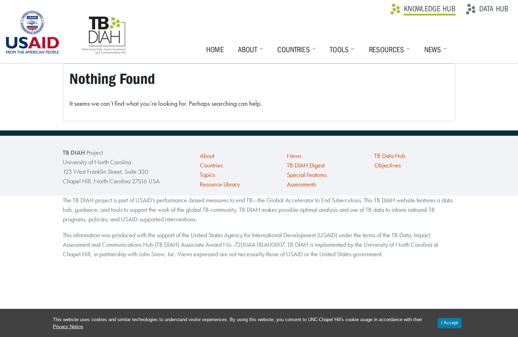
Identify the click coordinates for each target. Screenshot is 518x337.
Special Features (307, 175)
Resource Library (220, 184)
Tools (339, 49)
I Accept (449, 322)
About (248, 49)
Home (215, 49)
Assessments (301, 184)
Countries (293, 49)
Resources (386, 49)
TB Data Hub (389, 156)
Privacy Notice (68, 326)
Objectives (387, 165)
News (432, 49)
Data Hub (493, 8)
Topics (207, 175)
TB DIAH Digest (306, 165)
